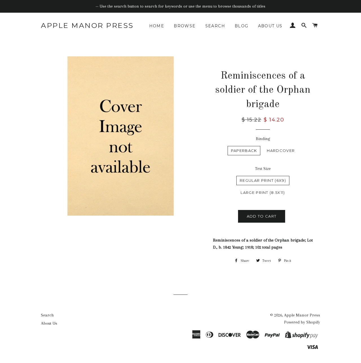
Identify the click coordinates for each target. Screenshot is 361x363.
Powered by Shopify (302, 322)
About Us (270, 25)
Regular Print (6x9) (263, 180)
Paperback (244, 150)
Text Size (263, 168)
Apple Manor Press (87, 25)
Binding (263, 138)
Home (156, 25)
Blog (241, 25)
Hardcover (281, 150)
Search (215, 25)
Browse (184, 25)
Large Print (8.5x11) (263, 192)
